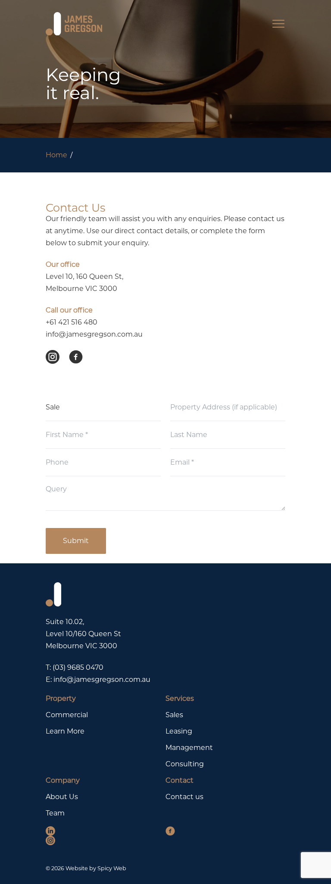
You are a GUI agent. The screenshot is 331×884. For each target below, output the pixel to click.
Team (55, 813)
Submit (76, 541)
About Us (62, 797)
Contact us (184, 797)
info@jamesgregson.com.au (94, 334)
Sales (174, 715)
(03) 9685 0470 (78, 667)
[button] (57, 357)
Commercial (67, 715)
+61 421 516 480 (71, 322)
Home (56, 155)
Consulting (185, 764)
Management (189, 747)
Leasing (179, 731)
